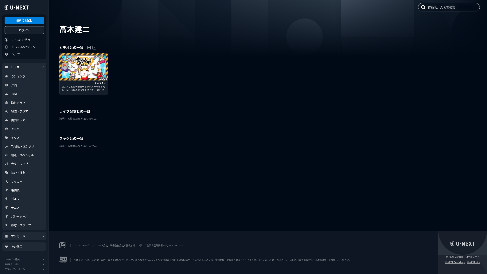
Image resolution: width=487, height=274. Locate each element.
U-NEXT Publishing (455, 262)
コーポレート (472, 256)
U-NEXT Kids (473, 262)
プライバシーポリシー (16, 269)
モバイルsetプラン (23, 47)
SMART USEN (12, 264)
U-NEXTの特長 (20, 40)
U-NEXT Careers (454, 256)
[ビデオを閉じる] (43, 67)
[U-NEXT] (17, 7)
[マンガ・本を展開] (43, 236)
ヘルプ (15, 54)
